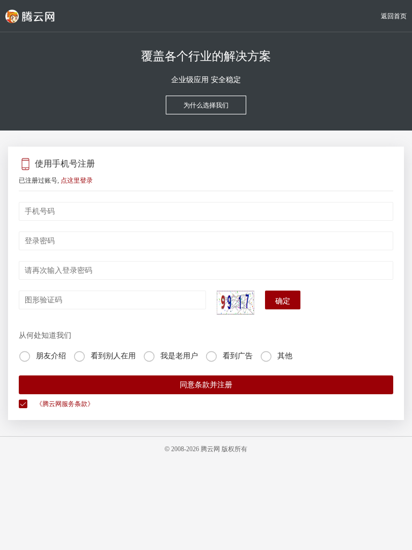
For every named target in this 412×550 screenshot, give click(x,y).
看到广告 (238, 356)
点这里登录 (77, 180)
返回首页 (394, 16)
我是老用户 (179, 356)
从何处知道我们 (45, 335)
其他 (284, 356)
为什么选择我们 (206, 105)
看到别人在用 (113, 356)
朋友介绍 (51, 356)
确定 (282, 301)
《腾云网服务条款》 (65, 404)
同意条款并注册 (206, 385)
